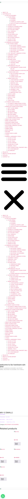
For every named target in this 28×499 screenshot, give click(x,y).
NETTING (10, 98)
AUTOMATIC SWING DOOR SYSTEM (17, 103)
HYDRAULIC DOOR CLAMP (17, 21)
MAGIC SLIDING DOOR (10, 120)
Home (1, 368)
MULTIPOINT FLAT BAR (16, 48)
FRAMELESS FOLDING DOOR (12, 123)
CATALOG (5, 155)
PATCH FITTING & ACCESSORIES (18, 23)
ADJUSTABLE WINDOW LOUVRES (13, 125)
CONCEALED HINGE (15, 61)
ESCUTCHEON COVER (16, 86)
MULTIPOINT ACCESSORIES (17, 50)
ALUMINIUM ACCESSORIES (12, 42)
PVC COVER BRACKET (13, 149)
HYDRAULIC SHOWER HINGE (15, 26)
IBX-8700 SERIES (12, 114)
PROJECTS (5, 152)
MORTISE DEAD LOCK (15, 92)
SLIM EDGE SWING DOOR (11, 122)
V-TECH (7, 134)
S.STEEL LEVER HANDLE (16, 81)
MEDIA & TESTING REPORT (9, 153)
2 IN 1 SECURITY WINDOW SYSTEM (17, 53)
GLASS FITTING (12, 39)
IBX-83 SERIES (11, 109)
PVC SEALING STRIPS (13, 29)
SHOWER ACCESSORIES (14, 28)
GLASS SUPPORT (12, 142)
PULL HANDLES (12, 31)
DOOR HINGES (11, 95)
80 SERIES (13, 20)
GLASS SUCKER (12, 139)
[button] (14, 186)
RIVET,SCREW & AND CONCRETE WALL (17, 147)
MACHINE (7, 131)
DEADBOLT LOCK (14, 89)
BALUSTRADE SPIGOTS (13, 37)
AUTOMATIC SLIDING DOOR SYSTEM (17, 105)
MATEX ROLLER (9, 130)
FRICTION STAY (11, 58)
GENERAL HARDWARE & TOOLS (13, 136)
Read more (16, 444)
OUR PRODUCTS (7, 14)
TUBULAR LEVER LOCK (16, 87)
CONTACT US (6, 156)
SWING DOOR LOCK (13, 78)
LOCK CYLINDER (14, 84)
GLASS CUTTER (12, 138)
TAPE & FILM (11, 100)
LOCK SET (12, 64)
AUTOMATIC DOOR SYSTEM (12, 102)
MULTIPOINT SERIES (13, 43)
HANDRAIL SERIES (12, 36)
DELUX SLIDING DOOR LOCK (17, 73)
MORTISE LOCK (14, 83)
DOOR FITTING (11, 97)
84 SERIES (13, 18)
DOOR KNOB (11, 32)
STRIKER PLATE (14, 75)
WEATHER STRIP (14, 51)
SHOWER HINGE (12, 25)
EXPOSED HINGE (14, 62)
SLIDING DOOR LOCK (13, 72)
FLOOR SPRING (11, 17)
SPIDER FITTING (12, 40)
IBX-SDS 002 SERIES (13, 116)
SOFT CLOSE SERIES (13, 108)
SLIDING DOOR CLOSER (11, 133)
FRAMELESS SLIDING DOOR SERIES (14, 106)
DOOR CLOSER (11, 94)
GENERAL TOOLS (12, 145)
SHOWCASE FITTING (13, 144)
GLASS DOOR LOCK (13, 34)
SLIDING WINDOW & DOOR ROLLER (19, 70)
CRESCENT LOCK (12, 56)
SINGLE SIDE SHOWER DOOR (12, 119)
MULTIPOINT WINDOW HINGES (18, 47)
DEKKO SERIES (9, 127)
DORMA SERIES (9, 128)
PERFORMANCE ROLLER (14, 65)
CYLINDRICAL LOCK (15, 91)
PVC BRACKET (11, 150)
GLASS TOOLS (11, 141)
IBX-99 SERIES (11, 111)
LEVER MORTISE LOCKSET (17, 80)
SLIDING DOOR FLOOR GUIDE (15, 117)
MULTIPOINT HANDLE (15, 45)
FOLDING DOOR (12, 59)
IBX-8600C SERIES (12, 112)
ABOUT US (5, 12)
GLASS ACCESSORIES (10, 15)
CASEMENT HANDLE (13, 54)
